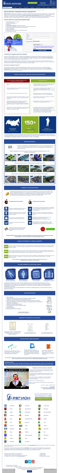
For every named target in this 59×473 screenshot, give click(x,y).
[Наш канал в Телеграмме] (29, 461)
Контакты (48, 7)
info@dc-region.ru (52, 3)
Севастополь (27, 405)
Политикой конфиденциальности (32, 469)
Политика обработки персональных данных (13, 466)
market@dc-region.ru (21, 456)
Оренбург (11, 438)
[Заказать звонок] (29, 396)
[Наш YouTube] (33, 461)
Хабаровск (12, 415)
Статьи (44, 7)
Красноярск (27, 415)
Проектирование (26, 7)
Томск (45, 422)
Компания (15, 7)
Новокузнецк (46, 408)
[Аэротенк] (23, 157)
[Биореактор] (36, 157)
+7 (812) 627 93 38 (52, 2)
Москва (11, 408)
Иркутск (45, 438)
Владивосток (46, 415)
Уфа (44, 431)
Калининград (12, 405)
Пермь (11, 418)
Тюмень (26, 425)
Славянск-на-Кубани (28, 435)
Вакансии (20, 7)
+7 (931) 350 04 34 (43, 2)
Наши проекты (38, 7)
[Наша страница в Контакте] (26, 461)
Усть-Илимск (27, 441)
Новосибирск (12, 428)
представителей (32, 445)
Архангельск (27, 422)
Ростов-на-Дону (46, 405)
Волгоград (11, 425)
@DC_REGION (47, 456)
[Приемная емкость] (10, 157)
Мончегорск (12, 441)
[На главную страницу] (12, 3)
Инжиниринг (32, 7)
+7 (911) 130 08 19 (43, 3)
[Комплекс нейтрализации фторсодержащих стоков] (10, 168)
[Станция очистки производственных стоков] (48, 157)
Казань (26, 428)
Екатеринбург (46, 428)
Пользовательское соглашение (11, 465)
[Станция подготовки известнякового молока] (36, 168)
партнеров (27, 447)
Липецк (11, 431)
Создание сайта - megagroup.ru (49, 469)
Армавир (45, 418)
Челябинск (27, 431)
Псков (11, 422)
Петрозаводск (46, 435)
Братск (26, 438)
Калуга (11, 435)
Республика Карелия (28, 418)
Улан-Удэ (45, 425)
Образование (54, 7)
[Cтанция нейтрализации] (48, 168)
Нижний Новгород (28, 408)
